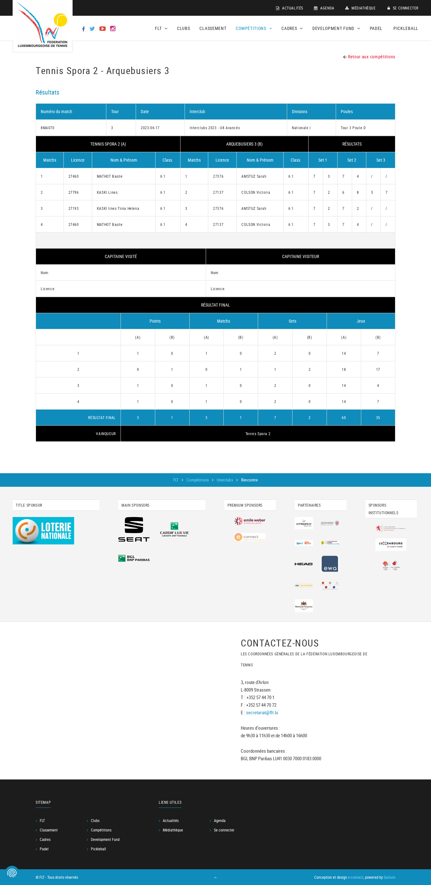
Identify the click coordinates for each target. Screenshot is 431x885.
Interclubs (225, 480)
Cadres (45, 839)
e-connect (355, 877)
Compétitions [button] (251, 28)
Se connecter (405, 7)
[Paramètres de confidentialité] (12, 873)
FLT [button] (159, 28)
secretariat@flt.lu (262, 713)
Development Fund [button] (334, 28)
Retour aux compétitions (371, 57)
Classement (212, 28)
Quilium (389, 877)
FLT (176, 480)
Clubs (183, 28)
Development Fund (105, 839)
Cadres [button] (289, 28)
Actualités (292, 7)
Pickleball (405, 28)
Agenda (326, 7)
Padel (376, 28)
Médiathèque (362, 7)
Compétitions (198, 480)
